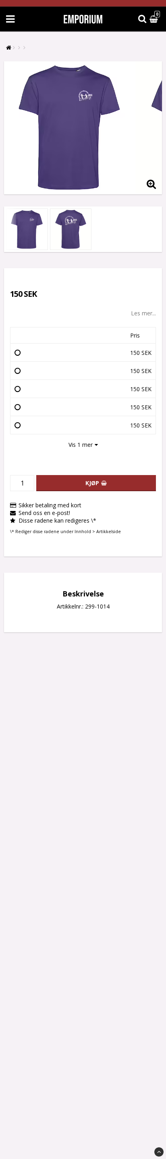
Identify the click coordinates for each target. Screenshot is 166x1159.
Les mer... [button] (143, 313)
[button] (154, 19)
